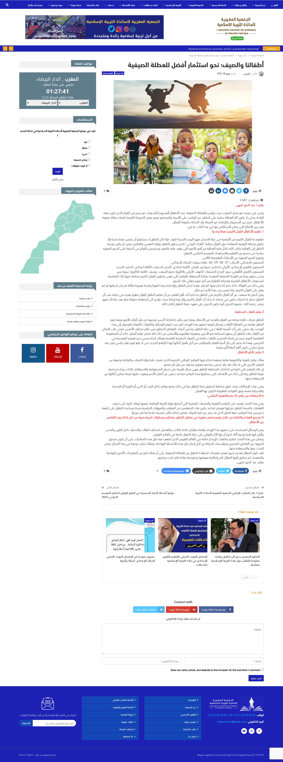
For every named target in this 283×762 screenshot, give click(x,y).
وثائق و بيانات (240, 5)
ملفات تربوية (127, 721)
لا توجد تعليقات (79, 165)
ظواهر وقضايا (108, 73)
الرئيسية (192, 700)
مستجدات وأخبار (35, 5)
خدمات (110, 5)
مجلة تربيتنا (76, 5)
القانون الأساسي (188, 714)
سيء (84, 153)
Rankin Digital (26, 754)
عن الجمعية (260, 5)
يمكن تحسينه (80, 159)
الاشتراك (26, 723)
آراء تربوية (119, 73)
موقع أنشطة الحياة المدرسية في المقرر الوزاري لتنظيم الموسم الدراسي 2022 (138, 494)
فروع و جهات (190, 721)
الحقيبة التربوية (196, 5)
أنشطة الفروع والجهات (123, 707)
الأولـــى (274, 5)
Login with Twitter (146, 609)
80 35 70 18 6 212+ (243, 714)
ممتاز (84, 147)
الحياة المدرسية (219, 5)
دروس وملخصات (83, 306)
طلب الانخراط (93, 5)
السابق (254, 577)
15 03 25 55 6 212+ (219, 714)
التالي (245, 577)
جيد (85, 141)
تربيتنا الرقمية (127, 714)
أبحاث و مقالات (150, 5)
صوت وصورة (57, 5)
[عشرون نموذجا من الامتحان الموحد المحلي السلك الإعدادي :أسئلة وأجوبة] (130, 535)
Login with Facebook (213, 609)
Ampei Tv (128, 736)
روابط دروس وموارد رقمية (78, 321)
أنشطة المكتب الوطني (123, 700)
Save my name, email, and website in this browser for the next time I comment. (215, 669)
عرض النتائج (58, 179)
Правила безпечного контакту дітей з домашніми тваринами (224, 48)
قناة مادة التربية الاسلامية (78, 313)
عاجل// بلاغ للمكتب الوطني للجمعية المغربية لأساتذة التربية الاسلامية (229, 494)
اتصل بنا (192, 736)
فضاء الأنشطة (128, 5)
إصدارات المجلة (126, 729)
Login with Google (179, 609)
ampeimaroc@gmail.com (231, 721)
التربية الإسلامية (173, 5)
